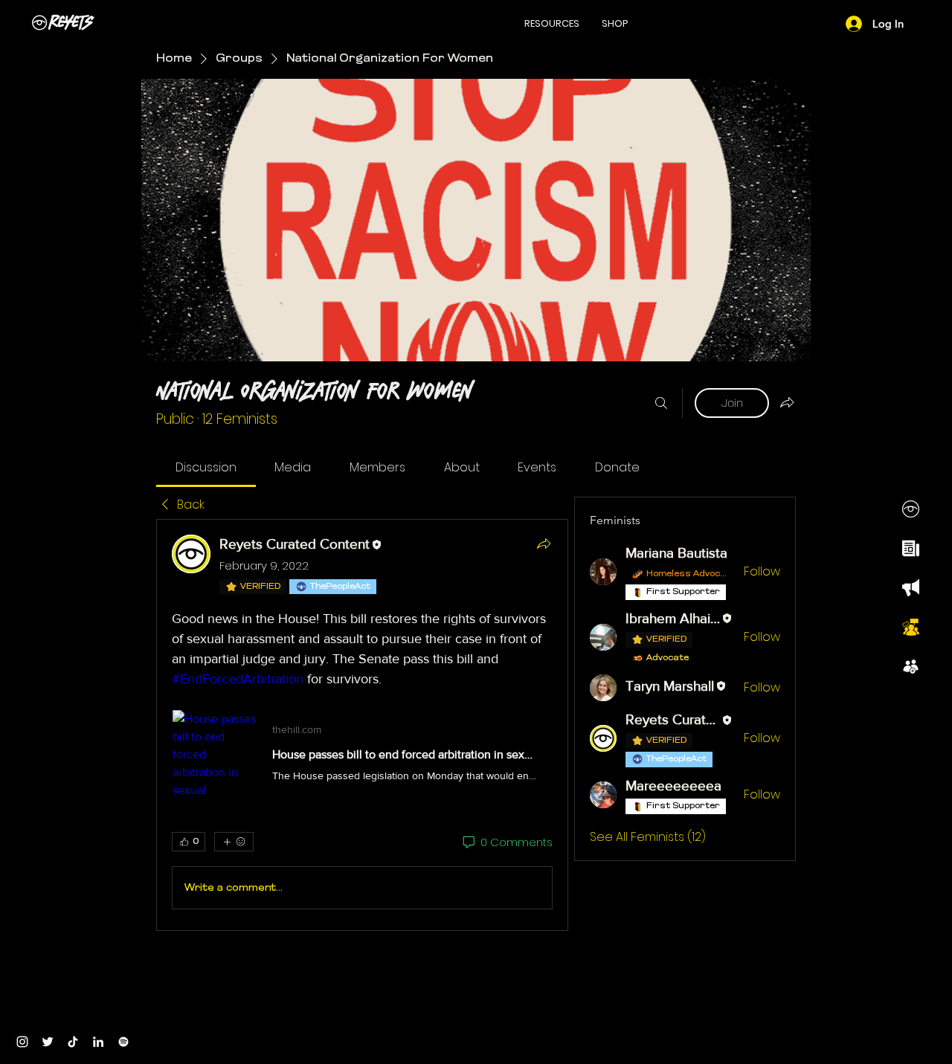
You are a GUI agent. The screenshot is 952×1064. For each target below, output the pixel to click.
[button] (552, 23)
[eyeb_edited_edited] (910, 509)
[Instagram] (22, 1041)
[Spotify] (123, 1041)
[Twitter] (47, 1041)
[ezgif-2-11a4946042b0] (910, 548)
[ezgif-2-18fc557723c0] (910, 587)
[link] (206, 467)
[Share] (544, 543)
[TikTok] (72, 1041)
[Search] (661, 403)
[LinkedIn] (98, 1041)
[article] (362, 725)
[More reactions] (234, 841)
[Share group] (787, 402)
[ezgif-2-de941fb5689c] (910, 666)
